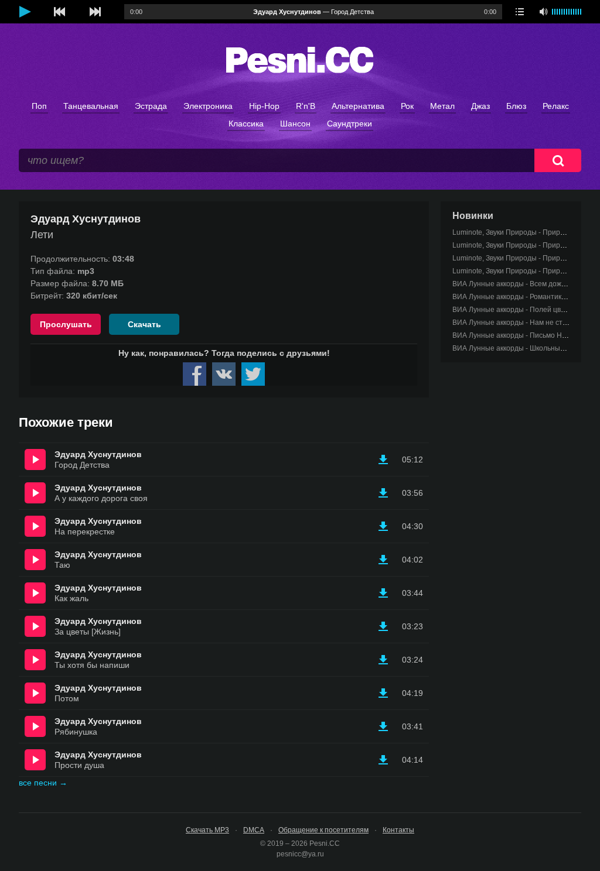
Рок (407, 106)
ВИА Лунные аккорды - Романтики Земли (520, 297)
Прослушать (66, 324)
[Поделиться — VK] (224, 374)
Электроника (208, 106)
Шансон (295, 123)
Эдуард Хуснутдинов (98, 454)
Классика (246, 123)
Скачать (144, 324)
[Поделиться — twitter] (253, 374)
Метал (442, 106)
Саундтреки (349, 123)
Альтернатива (358, 106)
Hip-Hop (264, 106)
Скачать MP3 (207, 830)
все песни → (43, 782)
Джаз (480, 106)
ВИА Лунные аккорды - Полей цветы (513, 310)
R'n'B (305, 106)
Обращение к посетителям (323, 830)
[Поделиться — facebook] (194, 374)
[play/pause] (24, 11)
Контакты (398, 830)
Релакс (556, 106)
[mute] (543, 12)
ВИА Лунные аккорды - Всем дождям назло (524, 284)
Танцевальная (90, 106)
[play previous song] (59, 11)
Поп (39, 106)
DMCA (253, 830)
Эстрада (151, 106)
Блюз (516, 106)
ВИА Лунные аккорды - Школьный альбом (521, 348)
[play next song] (94, 11)
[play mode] (520, 12)
